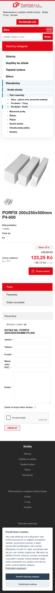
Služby (45, 12)
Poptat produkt (43, 271)
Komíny (13, 131)
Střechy (11, 56)
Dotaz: (8, 387)
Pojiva (13, 119)
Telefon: (8, 347)
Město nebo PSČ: (7, 364)
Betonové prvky (17, 111)
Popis (10, 286)
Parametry (12, 294)
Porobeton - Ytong (19, 103)
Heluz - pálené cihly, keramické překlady (29, 99)
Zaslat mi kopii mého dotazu (18, 407)
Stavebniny (13, 83)
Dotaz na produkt (15, 302)
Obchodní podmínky (27, 523)
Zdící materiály (17, 95)
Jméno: (8, 339)
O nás (6, 15)
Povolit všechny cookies (27, 577)
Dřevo (9, 76)
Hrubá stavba (14, 89)
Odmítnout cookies (27, 584)
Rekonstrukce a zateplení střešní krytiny (21, 12)
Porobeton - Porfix (19, 106)
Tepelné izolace (15, 70)
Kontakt (13, 15)
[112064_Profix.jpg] (27, 169)
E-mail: (8, 354)
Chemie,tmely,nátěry (20, 127)
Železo (13, 115)
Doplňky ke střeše (17, 63)
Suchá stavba (16, 123)
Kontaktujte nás (27, 21)
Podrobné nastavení (16, 568)
